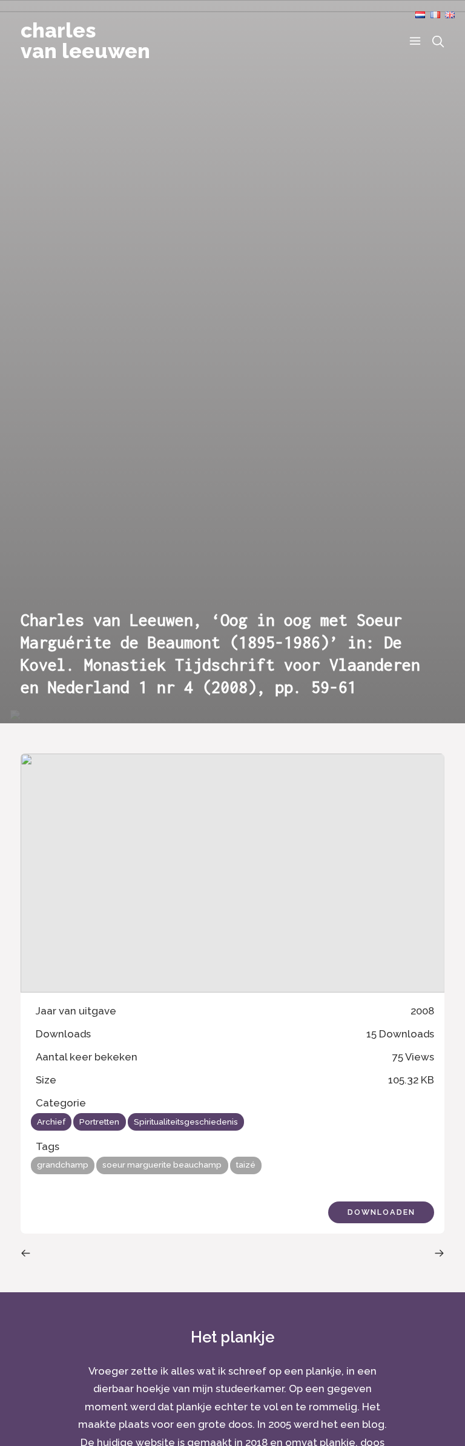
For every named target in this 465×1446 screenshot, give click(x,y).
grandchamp (62, 1164)
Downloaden (381, 1212)
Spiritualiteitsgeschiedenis (186, 1121)
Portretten (99, 1121)
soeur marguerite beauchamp (162, 1164)
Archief (51, 1121)
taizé (246, 1164)
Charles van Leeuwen (85, 40)
